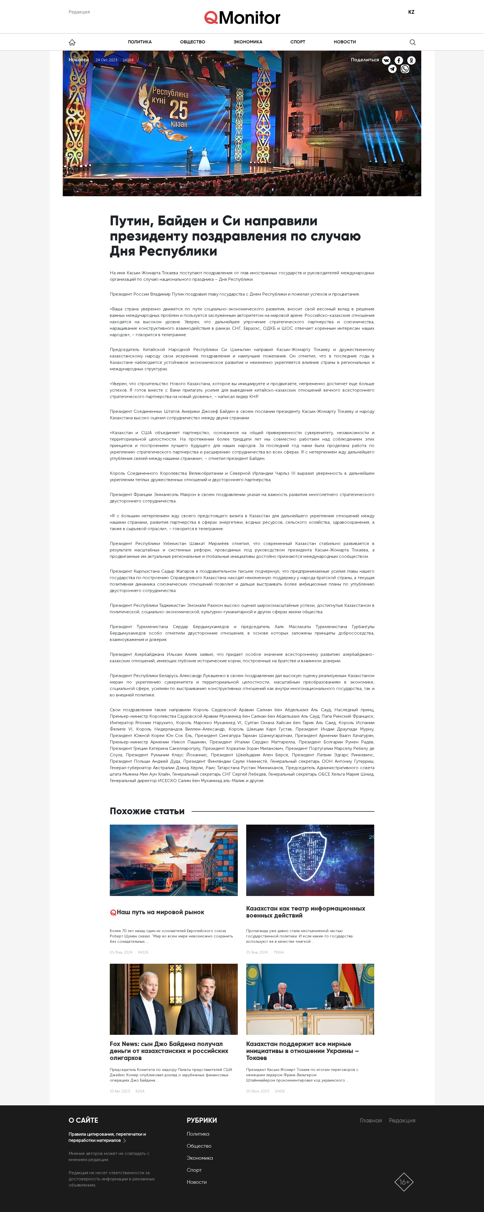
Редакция (79, 12)
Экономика (248, 42)
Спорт (297, 42)
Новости (345, 42)
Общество (192, 42)
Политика (140, 42)
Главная (371, 1120)
